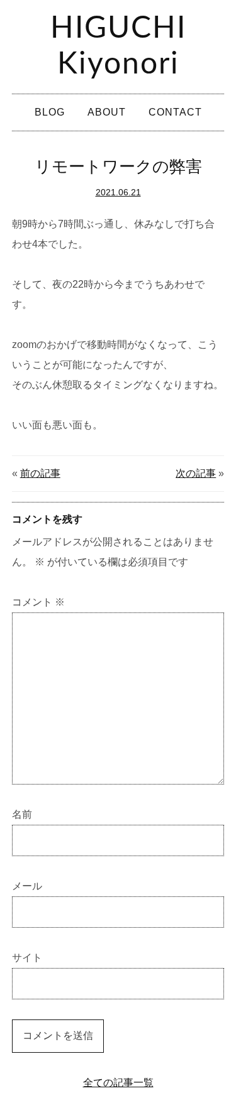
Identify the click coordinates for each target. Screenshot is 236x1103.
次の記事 (196, 473)
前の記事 (40, 473)
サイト (27, 957)
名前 (22, 814)
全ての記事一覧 (118, 1082)
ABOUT (106, 112)
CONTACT (175, 112)
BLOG (50, 112)
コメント (38, 602)
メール (27, 886)
